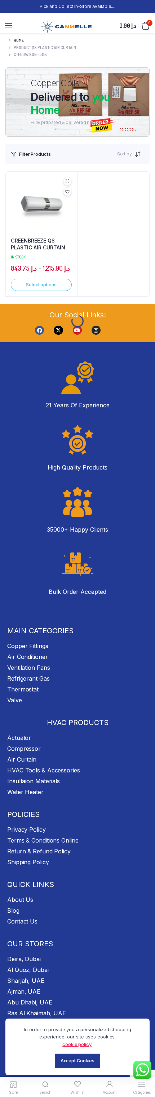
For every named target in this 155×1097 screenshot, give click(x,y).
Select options (41, 284)
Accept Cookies (78, 1060)
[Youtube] (77, 330)
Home (19, 40)
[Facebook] (39, 330)
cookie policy (77, 1044)
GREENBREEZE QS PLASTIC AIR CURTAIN (38, 244)
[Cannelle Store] (67, 25)
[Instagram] (96, 330)
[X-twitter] (58, 330)
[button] (67, 191)
